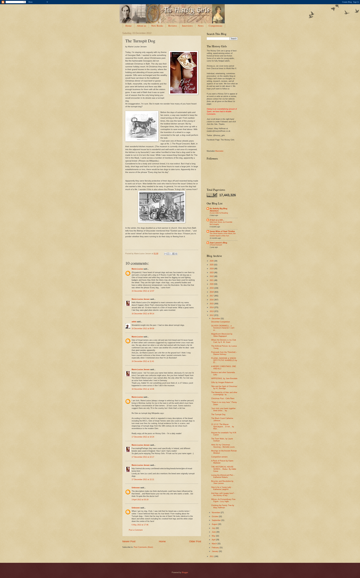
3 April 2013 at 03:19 (140, 500)
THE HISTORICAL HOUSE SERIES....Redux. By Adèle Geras (223, 469)
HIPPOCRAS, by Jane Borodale (224, 378)
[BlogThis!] (168, 253)
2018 (212, 292)
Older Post (195, 541)
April (214, 540)
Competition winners (219, 457)
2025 (212, 265)
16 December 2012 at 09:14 (143, 314)
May (214, 536)
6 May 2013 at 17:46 (140, 525)
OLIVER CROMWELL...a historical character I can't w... (222, 328)
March (214, 544)
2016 (212, 300)
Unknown (136, 488)
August (215, 524)
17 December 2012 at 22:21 (143, 479)
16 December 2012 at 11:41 (143, 361)
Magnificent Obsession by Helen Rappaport (221, 335)
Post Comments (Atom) (143, 547)
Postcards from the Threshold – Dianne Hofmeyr (224, 353)
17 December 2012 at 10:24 (143, 437)
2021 (212, 280)
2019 (212, 288)
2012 (212, 315)
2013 (212, 311)
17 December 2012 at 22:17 (143, 457)
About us (141, 25)
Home (128, 25)
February (216, 547)
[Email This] (165, 253)
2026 (212, 261)
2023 (212, 272)
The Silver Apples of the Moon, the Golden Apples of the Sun (223, 235)
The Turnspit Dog (218, 414)
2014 (212, 307)
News (200, 25)
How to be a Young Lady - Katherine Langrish (221, 488)
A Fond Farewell (216, 245)
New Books (157, 25)
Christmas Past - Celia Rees (222, 398)
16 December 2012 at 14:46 (143, 389)
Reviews (172, 25)
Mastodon (219, 151)
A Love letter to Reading (219, 213)
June (214, 532)
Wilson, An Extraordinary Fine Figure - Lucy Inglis (223, 500)
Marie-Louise (137, 269)
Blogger (185, 572)
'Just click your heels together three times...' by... (223, 409)
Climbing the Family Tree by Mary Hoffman (222, 506)
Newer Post (128, 541)
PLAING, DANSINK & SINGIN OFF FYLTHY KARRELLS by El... (224, 360)
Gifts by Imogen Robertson (222, 382)
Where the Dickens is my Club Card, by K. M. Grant (223, 341)
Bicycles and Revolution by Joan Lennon (222, 482)
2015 (212, 304)
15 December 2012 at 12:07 (143, 291)
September (216, 520)
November (216, 512)
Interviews (187, 25)
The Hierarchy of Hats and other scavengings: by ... (224, 393)
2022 (212, 276)
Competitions (215, 25)
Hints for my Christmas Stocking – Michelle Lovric (223, 446)
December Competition (220, 322)
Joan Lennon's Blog (218, 243)
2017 (212, 296)
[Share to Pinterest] (176, 253)
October (215, 516)
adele (134, 322)
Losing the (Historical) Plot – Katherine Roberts (222, 476)
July (214, 528)
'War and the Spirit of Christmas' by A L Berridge (224, 387)
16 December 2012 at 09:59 (143, 328)
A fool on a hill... (217, 220)
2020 (212, 284)
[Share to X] (170, 253)
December (216, 318)
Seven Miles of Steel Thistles (222, 231)
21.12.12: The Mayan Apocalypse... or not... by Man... (222, 426)
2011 (212, 556)
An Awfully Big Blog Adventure (218, 209)
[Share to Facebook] (173, 253)
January (215, 551)
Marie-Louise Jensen (141, 299)
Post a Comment (136, 530)
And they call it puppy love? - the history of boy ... (223, 494)
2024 (212, 269)
